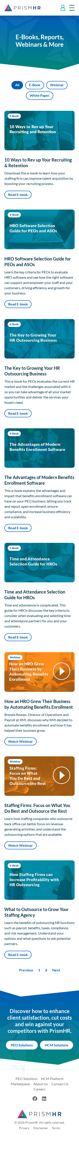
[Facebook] (34, 1098)
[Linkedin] (44, 1098)
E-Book (34, 85)
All (17, 85)
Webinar (57, 85)
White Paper (40, 95)
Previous (26, 970)
